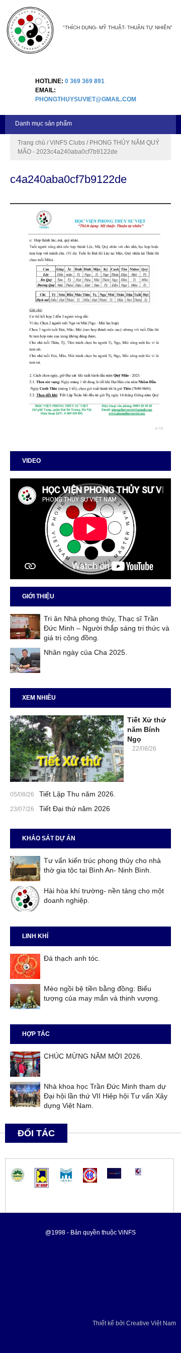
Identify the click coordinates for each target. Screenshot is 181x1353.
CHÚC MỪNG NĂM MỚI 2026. (93, 1056)
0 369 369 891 (85, 81)
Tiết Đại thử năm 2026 (74, 809)
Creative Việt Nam (151, 1323)
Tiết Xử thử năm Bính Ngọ (146, 729)
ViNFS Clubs (67, 142)
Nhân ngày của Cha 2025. (85, 652)
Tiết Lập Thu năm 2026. (77, 794)
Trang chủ (31, 142)
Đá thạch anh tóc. (72, 958)
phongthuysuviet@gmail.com (85, 99)
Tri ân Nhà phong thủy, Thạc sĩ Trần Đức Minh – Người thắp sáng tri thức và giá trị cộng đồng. (106, 628)
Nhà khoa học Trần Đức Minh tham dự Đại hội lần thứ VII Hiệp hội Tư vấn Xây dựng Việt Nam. (105, 1096)
